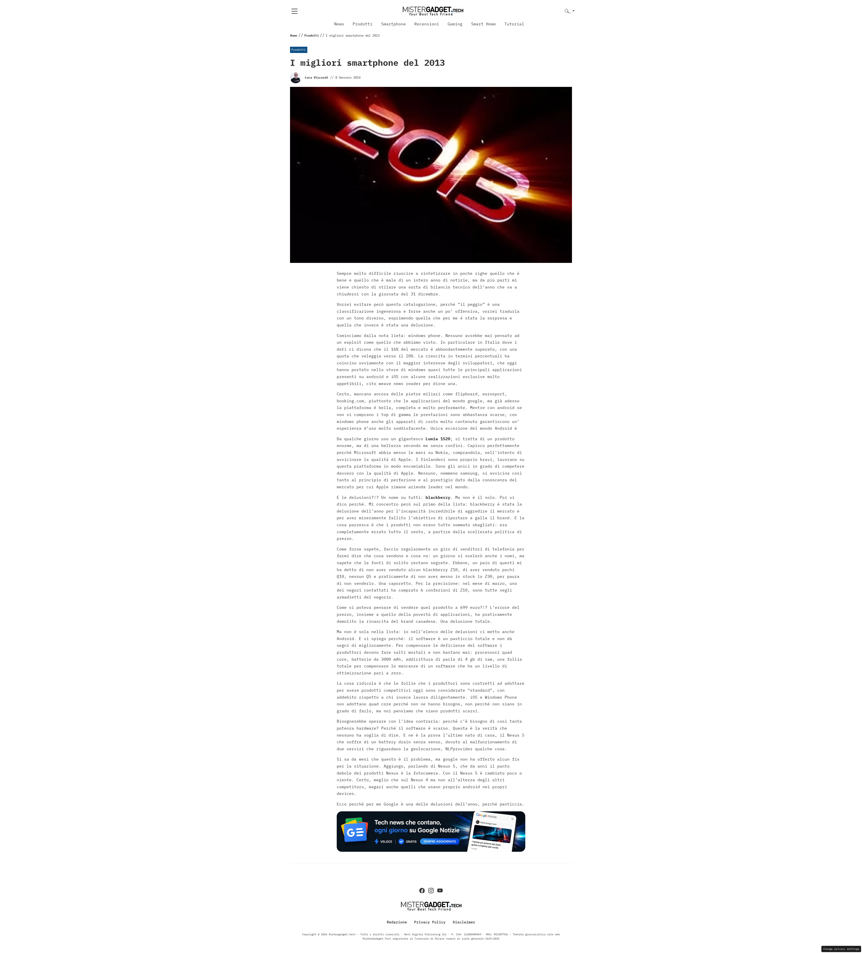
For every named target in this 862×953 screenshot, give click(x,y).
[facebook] (422, 890)
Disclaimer (464, 922)
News (339, 23)
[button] (570, 11)
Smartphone (393, 23)
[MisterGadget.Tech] (432, 10)
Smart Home (483, 23)
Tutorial (514, 23)
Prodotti (362, 23)
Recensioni (426, 23)
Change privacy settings (841, 949)
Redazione (397, 922)
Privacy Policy (430, 922)
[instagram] (431, 890)
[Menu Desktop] (294, 11)
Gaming (455, 23)
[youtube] (440, 890)
